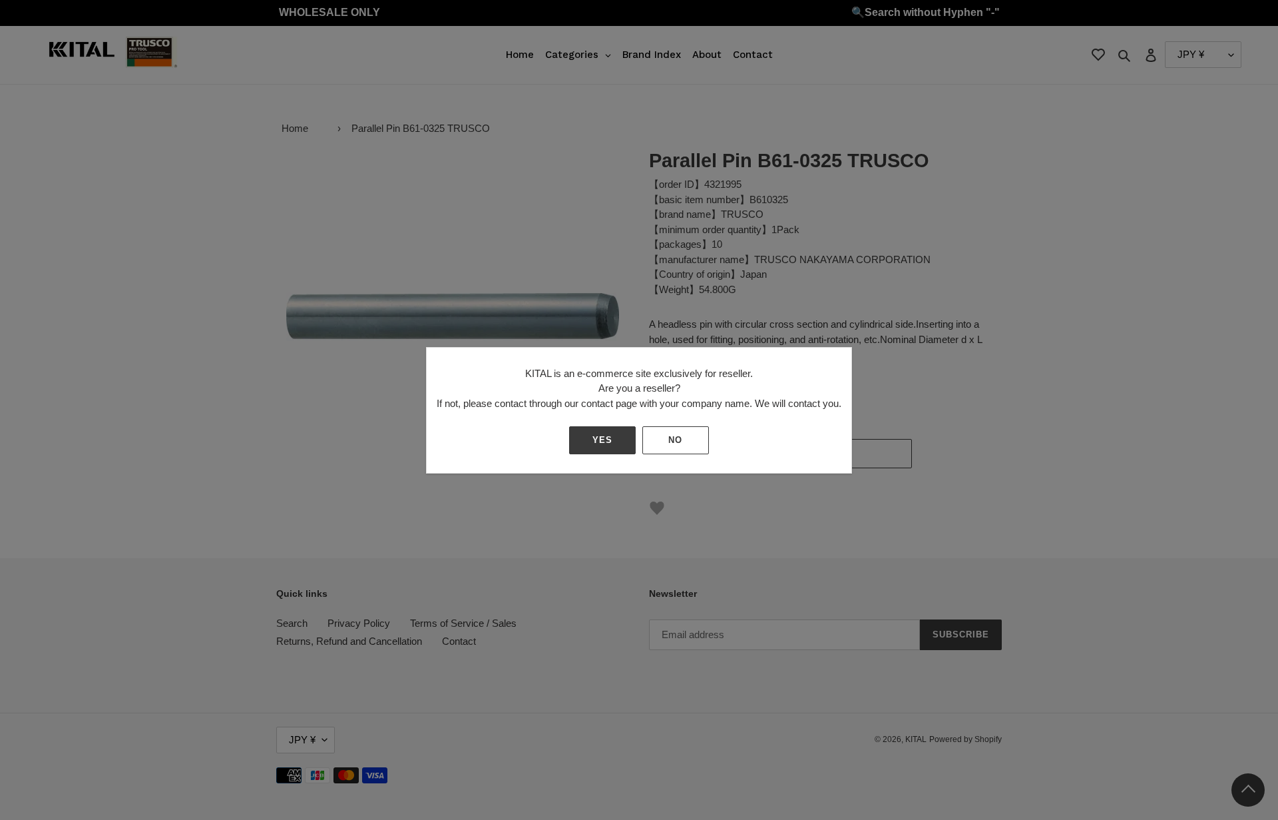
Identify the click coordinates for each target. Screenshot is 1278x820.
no (675, 440)
